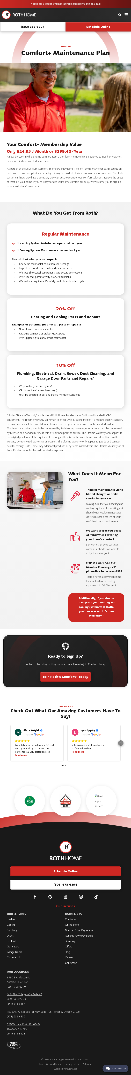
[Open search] (119, 15)
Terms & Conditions (50, 1064)
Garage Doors (14, 952)
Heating (11, 919)
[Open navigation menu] (126, 14)
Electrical (11, 941)
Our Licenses (65, 906)
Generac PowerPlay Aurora (79, 930)
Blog (67, 952)
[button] (10, 743)
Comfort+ (70, 919)
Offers (68, 946)
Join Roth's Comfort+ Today (65, 677)
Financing (70, 941)
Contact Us (71, 963)
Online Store (72, 925)
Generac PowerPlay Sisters (79, 935)
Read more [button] (21, 755)
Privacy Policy (72, 1064)
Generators (13, 946)
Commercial (13, 957)
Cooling (11, 925)
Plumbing (12, 930)
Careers (69, 957)
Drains (10, 935)
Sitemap (87, 1064)
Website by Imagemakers (65, 1069)
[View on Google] (18, 732)
